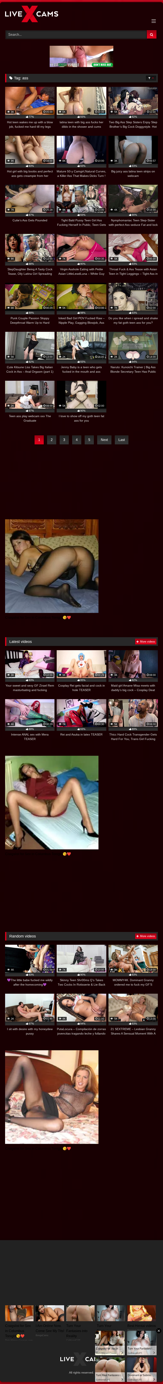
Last (121, 440)
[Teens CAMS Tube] (81, 15)
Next (104, 440)
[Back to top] (150, 1371)
